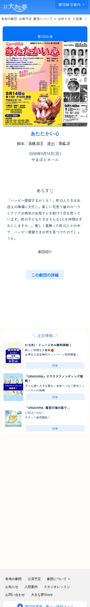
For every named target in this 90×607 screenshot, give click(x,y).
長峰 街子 (36, 143)
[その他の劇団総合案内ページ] (83, 4)
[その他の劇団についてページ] (55, 19)
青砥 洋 (64, 143)
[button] (45, 275)
